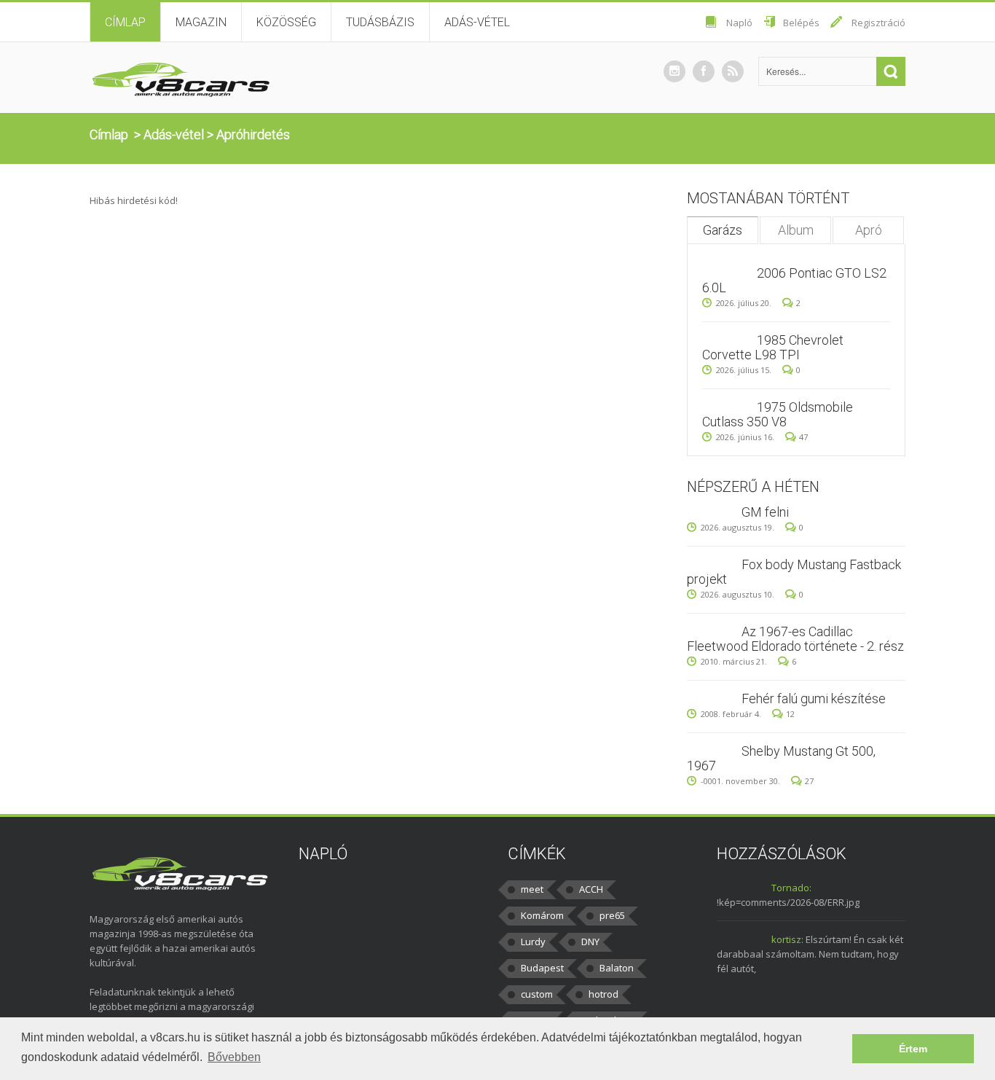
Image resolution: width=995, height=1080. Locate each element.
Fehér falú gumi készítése (814, 698)
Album (796, 230)
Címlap (125, 22)
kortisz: (787, 939)
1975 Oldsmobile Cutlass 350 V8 (777, 414)
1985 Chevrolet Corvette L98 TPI (772, 347)
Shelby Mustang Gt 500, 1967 (781, 758)
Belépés (801, 22)
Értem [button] (913, 1048)
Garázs (722, 230)
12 (790, 713)
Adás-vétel (477, 22)
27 (809, 780)
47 (803, 436)
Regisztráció (878, 22)
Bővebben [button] (234, 1057)
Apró (868, 230)
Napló (739, 22)
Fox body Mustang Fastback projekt (794, 572)
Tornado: (791, 887)
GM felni (765, 512)
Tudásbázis (380, 22)
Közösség (286, 22)
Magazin (201, 22)
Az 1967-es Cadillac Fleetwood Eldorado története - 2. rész (795, 639)
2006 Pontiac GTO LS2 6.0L (794, 280)
